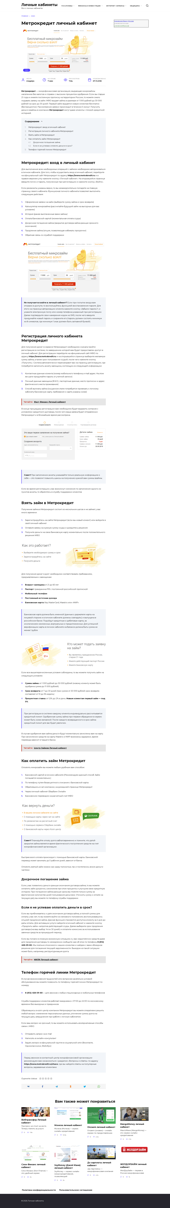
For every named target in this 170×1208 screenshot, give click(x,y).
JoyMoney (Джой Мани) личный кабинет (67, 1166)
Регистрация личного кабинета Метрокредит (50, 131)
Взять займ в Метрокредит (41, 135)
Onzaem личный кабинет (101, 1127)
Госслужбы (66, 6)
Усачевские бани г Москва (124, 21)
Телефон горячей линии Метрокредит (47, 150)
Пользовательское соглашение (75, 1190)
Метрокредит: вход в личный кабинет (47, 127)
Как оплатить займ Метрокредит (44, 139)
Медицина (135, 6)
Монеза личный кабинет (68, 1125)
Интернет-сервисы (115, 6)
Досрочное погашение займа (46, 142)
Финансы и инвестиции (89, 6)
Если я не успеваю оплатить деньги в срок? (52, 146)
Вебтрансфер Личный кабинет (33, 1121)
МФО (26, 70)
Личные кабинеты (39, 4)
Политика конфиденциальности (39, 1190)
